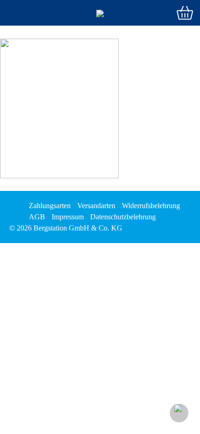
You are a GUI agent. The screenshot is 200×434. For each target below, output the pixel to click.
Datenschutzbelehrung (123, 217)
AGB (37, 217)
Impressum (68, 217)
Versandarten (96, 206)
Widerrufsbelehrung (151, 206)
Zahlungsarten (50, 206)
